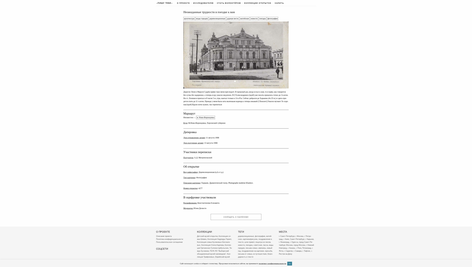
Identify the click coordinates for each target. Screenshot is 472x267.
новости (254, 18)
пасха (265, 245)
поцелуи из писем (263, 242)
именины (262, 248)
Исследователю (203, 3)
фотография (273, 18)
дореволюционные (217, 18)
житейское (244, 18)
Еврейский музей (222, 257)
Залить (279, 3)
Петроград (306, 248)
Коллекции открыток (257, 3)
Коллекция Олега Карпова (212, 245)
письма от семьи (245, 254)
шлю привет (249, 242)
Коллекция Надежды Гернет (219, 239)
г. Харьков (309, 239)
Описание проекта (164, 236)
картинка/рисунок (250, 239)
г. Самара (298, 251)
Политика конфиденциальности (169, 239)
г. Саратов (288, 251)
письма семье (251, 248)
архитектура (189, 18)
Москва (289, 245)
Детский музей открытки (207, 236)
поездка (262, 18)
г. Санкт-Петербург (287, 236)
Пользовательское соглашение (169, 242)
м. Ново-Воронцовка (205, 117)
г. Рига (298, 248)
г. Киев (286, 239)
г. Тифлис (306, 251)
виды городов (202, 18)
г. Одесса (294, 242)
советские (257, 245)
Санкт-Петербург (297, 239)
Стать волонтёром (229, 3)
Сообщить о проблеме (236, 217)
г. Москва (299, 236)
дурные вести (232, 18)
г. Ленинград (284, 242)
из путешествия (259, 254)
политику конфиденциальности (272, 263)
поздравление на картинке (253, 251)
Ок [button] (290, 263)
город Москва (299, 245)
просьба (268, 251)
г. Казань (291, 248)
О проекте (183, 3)
